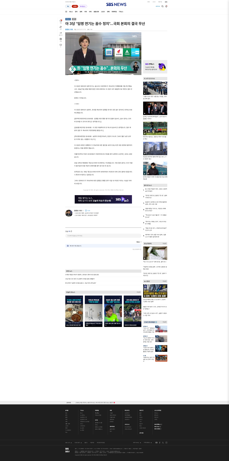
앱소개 (140, 423)
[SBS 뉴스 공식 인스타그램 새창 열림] (166, 442)
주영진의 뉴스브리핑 (84, 421)
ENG (149, 2)
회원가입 (160, 2)
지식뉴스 (156, 413)
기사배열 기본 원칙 (131, 452)
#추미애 (158, 6)
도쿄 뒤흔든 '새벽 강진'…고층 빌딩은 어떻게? (86, 215)
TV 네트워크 (68, 430)
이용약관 (92, 442)
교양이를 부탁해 (128, 417)
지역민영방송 (148, 443)
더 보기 (138, 292)
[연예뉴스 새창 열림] (155, 66)
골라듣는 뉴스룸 (98, 422)
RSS (140, 426)
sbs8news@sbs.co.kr (117, 448)
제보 (140, 415)
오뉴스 (68, 19)
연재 (111, 410)
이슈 (66, 432)
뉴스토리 (82, 428)
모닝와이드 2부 (83, 419)
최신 (66, 413)
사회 (85, 12)
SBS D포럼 (157, 429)
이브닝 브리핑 (98, 415)
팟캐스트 (156, 415)
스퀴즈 (155, 419)
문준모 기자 (78, 211)
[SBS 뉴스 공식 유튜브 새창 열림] (156, 442)
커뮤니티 (156, 417)
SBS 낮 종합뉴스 (99, 429)
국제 (90, 12)
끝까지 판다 (112, 429)
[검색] (162, 6)
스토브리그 (127, 419)
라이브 (140, 417)
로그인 (154, 2)
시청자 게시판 (142, 428)
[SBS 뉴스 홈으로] (116, 4)
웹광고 (86, 442)
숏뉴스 (140, 419)
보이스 (96, 424)
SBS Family (137, 443)
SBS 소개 (68, 443)
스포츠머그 (127, 413)
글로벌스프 (145, 326)
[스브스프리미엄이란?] (156, 322)
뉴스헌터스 (82, 415)
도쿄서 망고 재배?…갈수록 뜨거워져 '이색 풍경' (87, 213)
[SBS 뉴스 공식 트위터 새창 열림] (163, 442)
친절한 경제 (112, 417)
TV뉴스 (121, 12)
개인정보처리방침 (101, 442)
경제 (81, 12)
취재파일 (114, 12)
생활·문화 (96, 12)
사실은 (111, 413)
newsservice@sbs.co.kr (115, 451)
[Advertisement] (103, 260)
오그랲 (144, 355)
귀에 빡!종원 (127, 415)
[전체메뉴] (66, 11)
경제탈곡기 (145, 346)
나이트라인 (82, 426)
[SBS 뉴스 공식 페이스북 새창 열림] (159, 442)
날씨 (140, 413)
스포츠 (103, 12)
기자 (140, 421)
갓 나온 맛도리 (128, 427)
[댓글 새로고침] (71, 231)
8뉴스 (71, 12)
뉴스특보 (82, 430)
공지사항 (141, 433)
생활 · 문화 (67, 423)
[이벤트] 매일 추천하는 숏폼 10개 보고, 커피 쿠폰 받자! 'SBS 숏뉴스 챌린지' (94, 402)
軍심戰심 (97, 413)
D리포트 (112, 421)
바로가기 (141, 410)
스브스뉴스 (127, 424)
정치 (76, 12)
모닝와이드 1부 (83, 417)
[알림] (166, 6)
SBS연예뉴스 (157, 424)
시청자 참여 (78, 443)
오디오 (96, 420)
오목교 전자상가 (128, 429)
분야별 (66, 410)
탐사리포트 (112, 426)
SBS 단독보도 (113, 415)
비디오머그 (127, 410)
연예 (108, 12)
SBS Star (156, 426)
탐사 (111, 431)
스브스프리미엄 (157, 410)
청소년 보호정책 (140, 452)
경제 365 (112, 419)
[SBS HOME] (166, 2)
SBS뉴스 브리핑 (98, 427)
